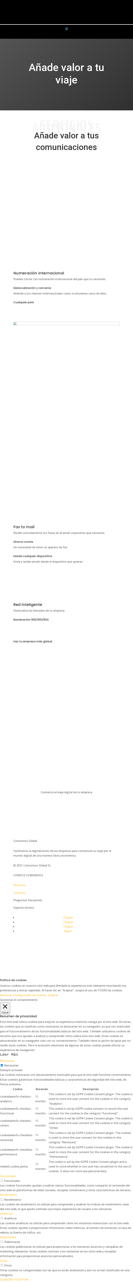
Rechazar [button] (6, 995)
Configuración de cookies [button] (29, 995)
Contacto (19, 893)
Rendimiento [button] (8, 1195)
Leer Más (9, 1055)
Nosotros (19, 885)
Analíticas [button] (6, 1214)
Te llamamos (28, 759)
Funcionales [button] (8, 1176)
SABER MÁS (26, 808)
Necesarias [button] (7, 1061)
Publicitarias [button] (8, 1237)
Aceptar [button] (53, 995)
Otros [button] (4, 1261)
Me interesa (27, 313)
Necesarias (11, 1065)
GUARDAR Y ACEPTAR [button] (14, 1279)
